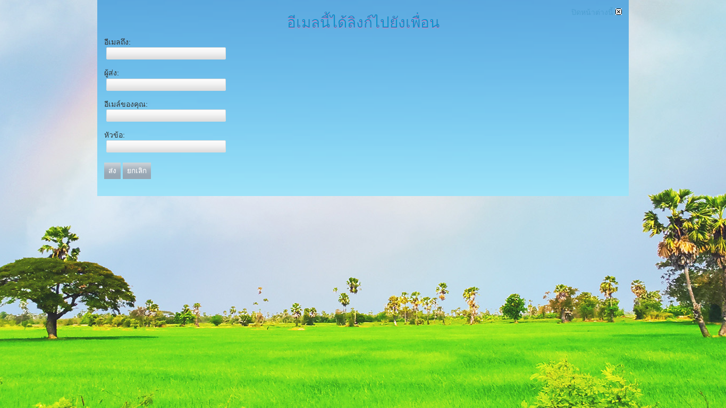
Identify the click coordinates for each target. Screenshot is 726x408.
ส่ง (112, 171)
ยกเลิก (137, 171)
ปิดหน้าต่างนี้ (593, 12)
